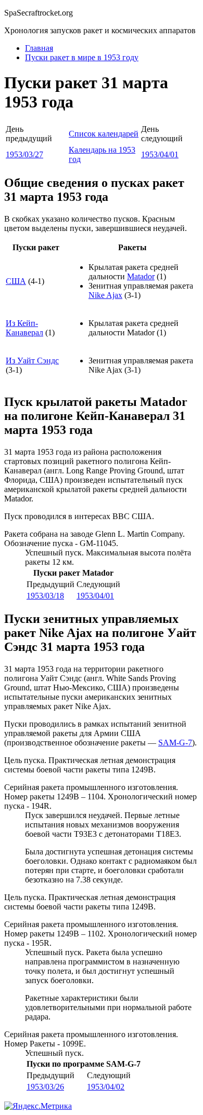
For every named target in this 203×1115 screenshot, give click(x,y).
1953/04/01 (160, 154)
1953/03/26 (45, 1086)
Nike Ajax (105, 295)
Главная (39, 48)
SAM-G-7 (175, 742)
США (16, 281)
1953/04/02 (105, 1086)
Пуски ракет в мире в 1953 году (81, 57)
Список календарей (103, 133)
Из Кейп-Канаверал (24, 328)
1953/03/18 (45, 595)
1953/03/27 (24, 154)
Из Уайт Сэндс (32, 360)
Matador (141, 276)
